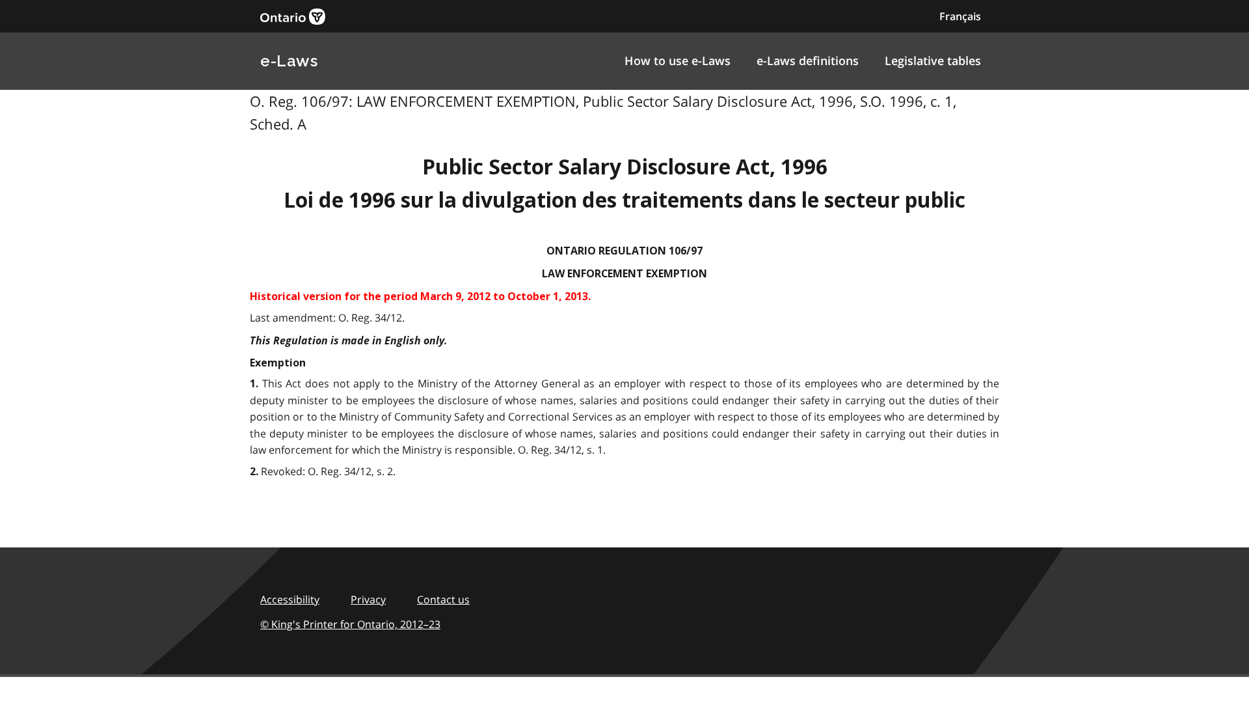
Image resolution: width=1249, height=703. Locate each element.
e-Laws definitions (808, 60)
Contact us (443, 599)
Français (960, 16)
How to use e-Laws (677, 60)
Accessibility (289, 599)
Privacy (368, 599)
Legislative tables (933, 60)
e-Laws (288, 60)
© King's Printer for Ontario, (350, 624)
